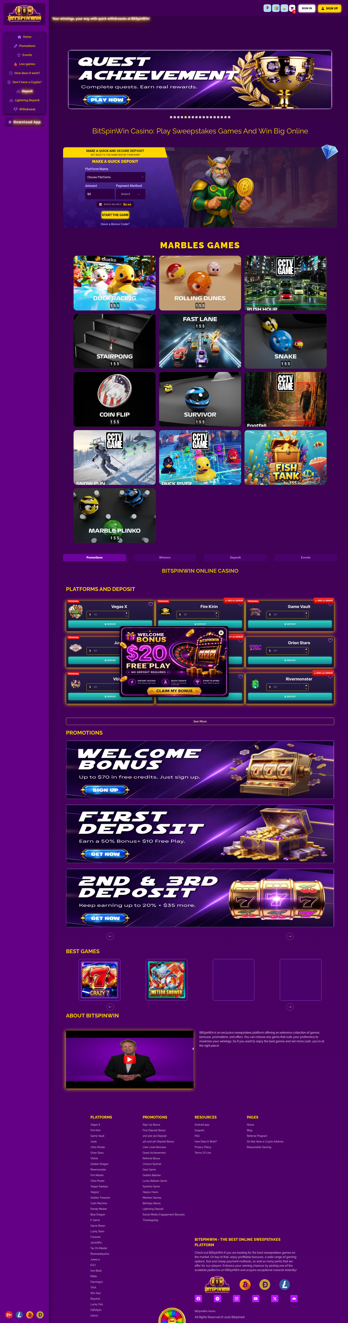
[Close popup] (221, 632)
